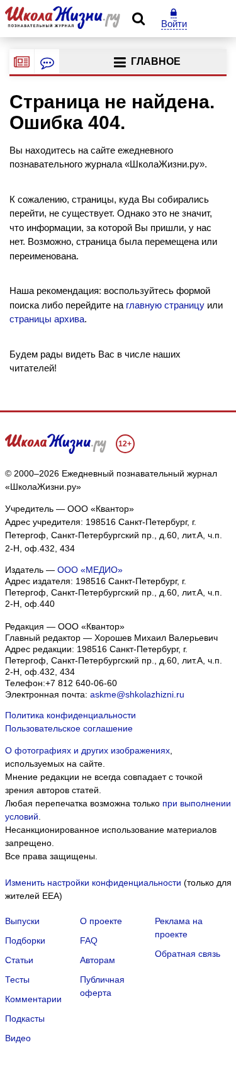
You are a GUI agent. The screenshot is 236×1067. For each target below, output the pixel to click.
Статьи (19, 960)
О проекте (101, 921)
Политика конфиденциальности (70, 715)
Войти (174, 23)
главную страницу (165, 305)
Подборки (25, 940)
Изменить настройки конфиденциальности (93, 883)
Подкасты (25, 1018)
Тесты (17, 979)
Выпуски (22, 921)
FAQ (89, 940)
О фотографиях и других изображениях (87, 750)
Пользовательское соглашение (69, 728)
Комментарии (33, 999)
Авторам (97, 960)
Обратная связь (187, 954)
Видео (18, 1038)
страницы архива (46, 318)
